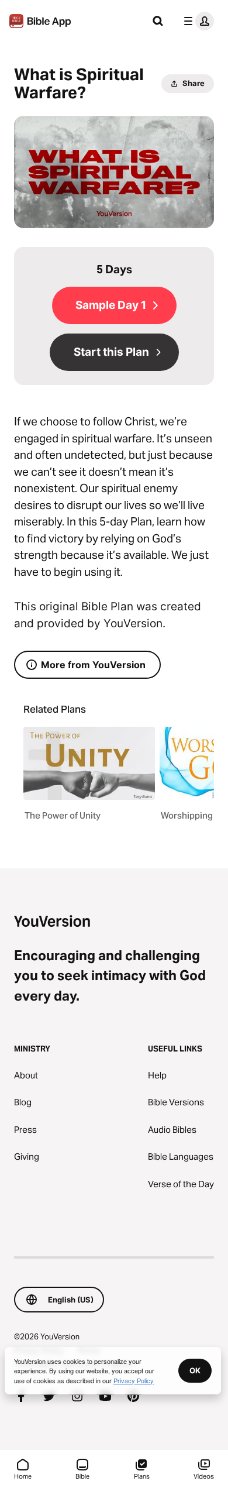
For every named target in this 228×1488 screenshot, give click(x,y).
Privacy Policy (133, 1380)
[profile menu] (196, 21)
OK (195, 1370)
